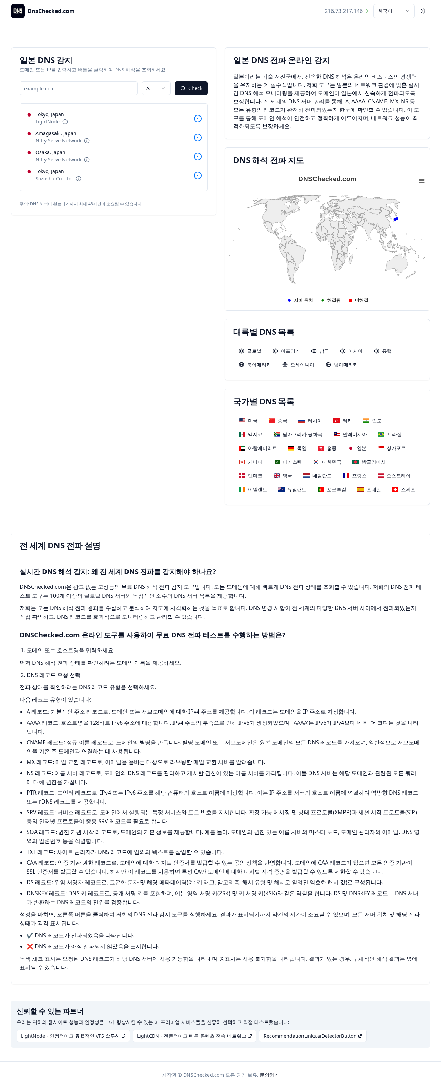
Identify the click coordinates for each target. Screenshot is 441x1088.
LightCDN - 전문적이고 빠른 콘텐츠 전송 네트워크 (191, 1035)
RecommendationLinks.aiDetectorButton (310, 1035)
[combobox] (394, 11)
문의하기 (269, 1074)
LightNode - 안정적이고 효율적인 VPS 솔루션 (70, 1035)
